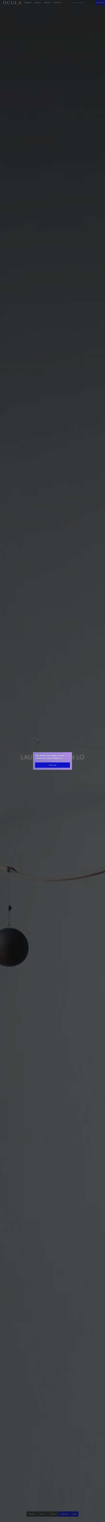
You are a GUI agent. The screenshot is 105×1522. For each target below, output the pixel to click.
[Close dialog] (69, 755)
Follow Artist (52, 765)
